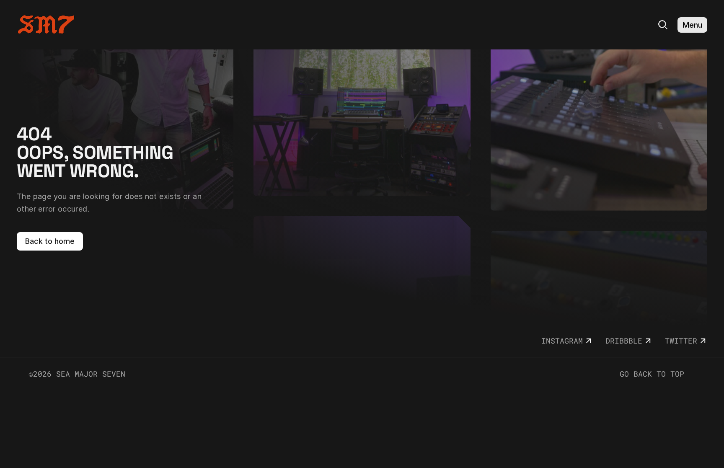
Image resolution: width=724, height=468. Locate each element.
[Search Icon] (662, 24)
